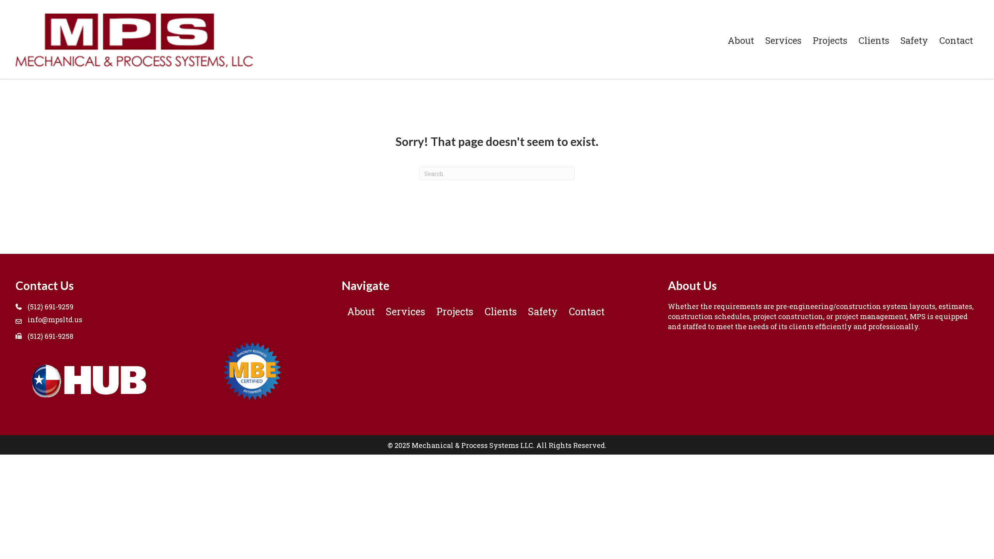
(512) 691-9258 (50, 336)
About (741, 40)
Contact (956, 40)
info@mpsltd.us (55, 319)
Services (783, 40)
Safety (914, 40)
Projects (830, 40)
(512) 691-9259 (50, 306)
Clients (873, 40)
